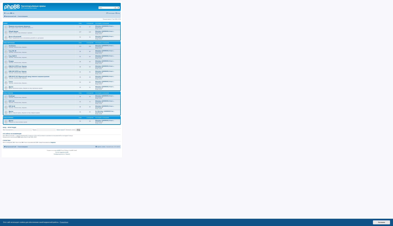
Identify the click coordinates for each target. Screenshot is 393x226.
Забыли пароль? (60, 129)
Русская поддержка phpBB (61, 152)
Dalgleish (53, 142)
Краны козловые (8, 117)
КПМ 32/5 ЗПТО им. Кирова (17, 71)
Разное (5, 23)
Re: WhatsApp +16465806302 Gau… (104, 111)
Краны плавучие (8, 93)
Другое (11, 87)
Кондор (11, 61)
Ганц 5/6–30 (12, 51)
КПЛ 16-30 (12, 106)
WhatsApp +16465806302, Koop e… (104, 26)
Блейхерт (12, 96)
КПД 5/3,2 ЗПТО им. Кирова (18, 66)
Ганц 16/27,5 (13, 56)
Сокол (11, 81)
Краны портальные (9, 42)
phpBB (58, 150)
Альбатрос (12, 46)
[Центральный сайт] (12, 6)
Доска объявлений (15, 36)
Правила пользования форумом (19, 26)
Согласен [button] (381, 222)
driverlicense (98, 27)
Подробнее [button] (64, 222)
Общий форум (13, 31)
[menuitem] (12, 13)
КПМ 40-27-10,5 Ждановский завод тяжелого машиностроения (29, 76)
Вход (4, 127)
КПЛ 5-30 (11, 101)
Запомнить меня (70, 129)
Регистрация (12, 127)
